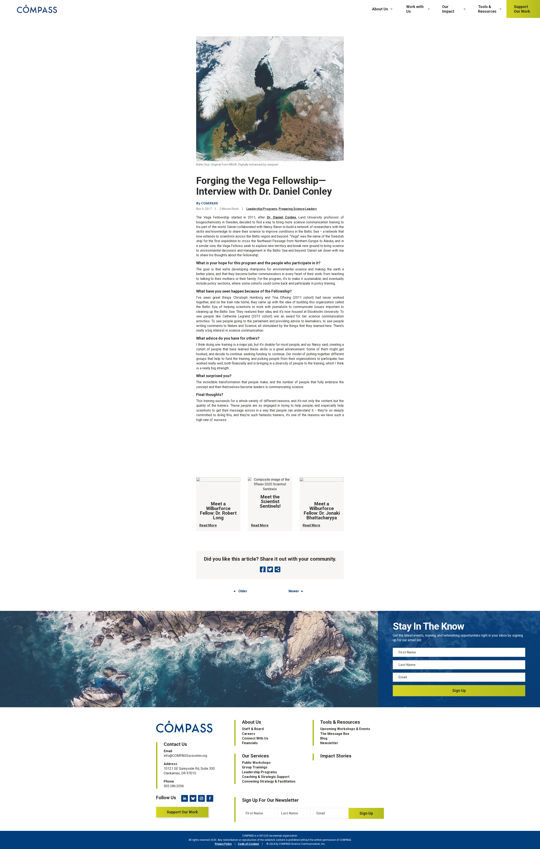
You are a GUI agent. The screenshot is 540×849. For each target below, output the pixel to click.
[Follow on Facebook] (210, 798)
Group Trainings (254, 767)
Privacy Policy (223, 843)
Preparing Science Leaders (298, 209)
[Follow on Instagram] (201, 798)
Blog (323, 738)
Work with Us (415, 8)
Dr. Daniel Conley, (282, 217)
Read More (208, 525)
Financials (250, 743)
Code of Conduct (248, 843)
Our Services (255, 756)
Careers (248, 734)
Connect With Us (255, 738)
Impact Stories (335, 756)
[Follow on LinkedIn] (184, 798)
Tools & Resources (487, 8)
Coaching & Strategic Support (265, 777)
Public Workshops (256, 763)
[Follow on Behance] (193, 798)
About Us (380, 9)
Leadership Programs (261, 209)
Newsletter (329, 743)
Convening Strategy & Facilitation (268, 781)
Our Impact (448, 8)
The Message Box (334, 734)
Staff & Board (253, 729)
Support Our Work (522, 8)
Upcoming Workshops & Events (345, 729)
